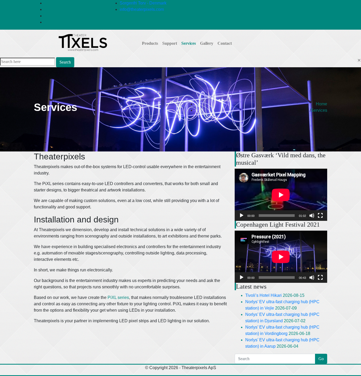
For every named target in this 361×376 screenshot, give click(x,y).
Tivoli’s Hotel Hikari (263, 295)
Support (169, 43)
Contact (224, 43)
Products (150, 43)
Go (321, 358)
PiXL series (118, 297)
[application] (281, 195)
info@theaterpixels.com (142, 9)
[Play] (241, 215)
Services (188, 43)
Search (65, 62)
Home (321, 104)
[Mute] (311, 215)
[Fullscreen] (320, 215)
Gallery (206, 43)
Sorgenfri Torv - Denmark (143, 3)
